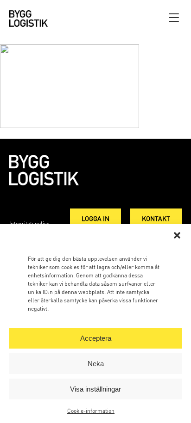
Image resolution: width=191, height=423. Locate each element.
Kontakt (156, 218)
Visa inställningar (95, 389)
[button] (177, 235)
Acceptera (95, 338)
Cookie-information (91, 410)
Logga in (95, 218)
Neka (96, 364)
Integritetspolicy (29, 223)
